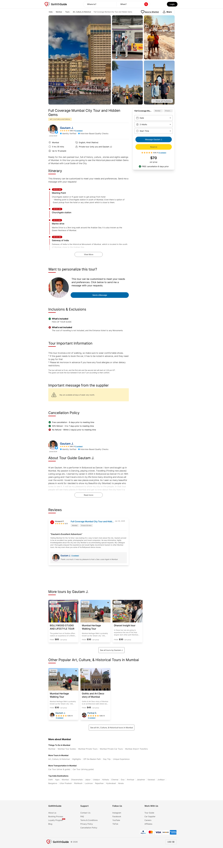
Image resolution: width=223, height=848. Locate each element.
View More (88, 254)
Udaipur (96, 779)
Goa (122, 779)
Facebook (116, 816)
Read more (88, 495)
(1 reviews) (75, 555)
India (50, 12)
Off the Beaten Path (92, 759)
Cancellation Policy (88, 827)
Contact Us (85, 813)
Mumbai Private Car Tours (111, 749)
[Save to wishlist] (76, 603)
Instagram (116, 813)
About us (52, 813)
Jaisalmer (141, 779)
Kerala (121, 783)
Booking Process (55, 816)
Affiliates (148, 824)
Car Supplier (149, 816)
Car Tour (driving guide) (83, 769)
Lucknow (89, 783)
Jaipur (87, 779)
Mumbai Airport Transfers (136, 749)
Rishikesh (78, 783)
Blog (50, 824)
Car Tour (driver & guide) (59, 769)
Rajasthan (99, 783)
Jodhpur (161, 779)
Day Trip (107, 759)
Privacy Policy (86, 824)
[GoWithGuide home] (56, 4)
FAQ (82, 816)
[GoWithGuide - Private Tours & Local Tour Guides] (53, 129)
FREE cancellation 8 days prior (155, 166)
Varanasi (151, 779)
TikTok (115, 824)
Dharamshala (77, 779)
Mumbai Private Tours (87, 749)
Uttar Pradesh (66, 783)
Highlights (76, 759)
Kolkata (105, 779)
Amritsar (130, 779)
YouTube (116, 820)
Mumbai (59, 12)
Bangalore (52, 783)
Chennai (114, 779)
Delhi (50, 779)
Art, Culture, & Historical (82, 12)
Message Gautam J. (153, 139)
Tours (67, 12)
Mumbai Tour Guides (67, 749)
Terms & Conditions (89, 820)
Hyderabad (111, 783)
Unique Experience (121, 759)
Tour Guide (149, 813)
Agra (57, 779)
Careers (147, 820)
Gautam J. (67, 128)
